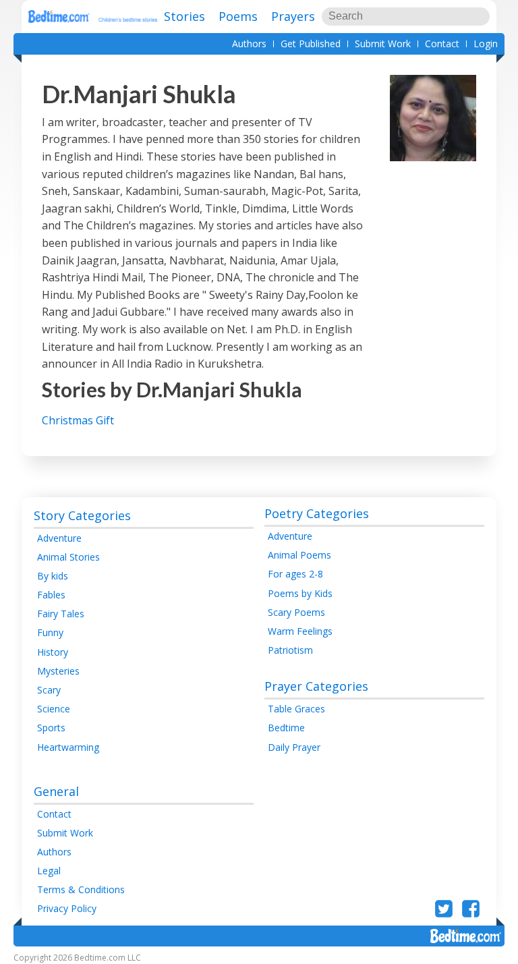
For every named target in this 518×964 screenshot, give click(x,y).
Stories (184, 16)
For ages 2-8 (295, 573)
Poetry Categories (316, 513)
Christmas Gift (78, 420)
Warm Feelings (300, 631)
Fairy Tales (60, 613)
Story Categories (82, 515)
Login (485, 43)
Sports (51, 727)
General (56, 791)
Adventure (59, 538)
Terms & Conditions (81, 889)
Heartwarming (68, 747)
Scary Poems (296, 612)
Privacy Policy (66, 908)
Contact (442, 43)
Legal (49, 870)
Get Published (311, 43)
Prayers (293, 16)
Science (53, 708)
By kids (52, 575)
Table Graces (296, 708)
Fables (51, 594)
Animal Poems (299, 554)
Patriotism (290, 650)
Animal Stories (68, 556)
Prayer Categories (316, 686)
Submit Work (383, 43)
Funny (50, 632)
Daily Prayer (294, 747)
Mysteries (58, 670)
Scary (49, 689)
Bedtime (286, 727)
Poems (238, 16)
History (52, 652)
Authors (249, 43)
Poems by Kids (300, 593)
